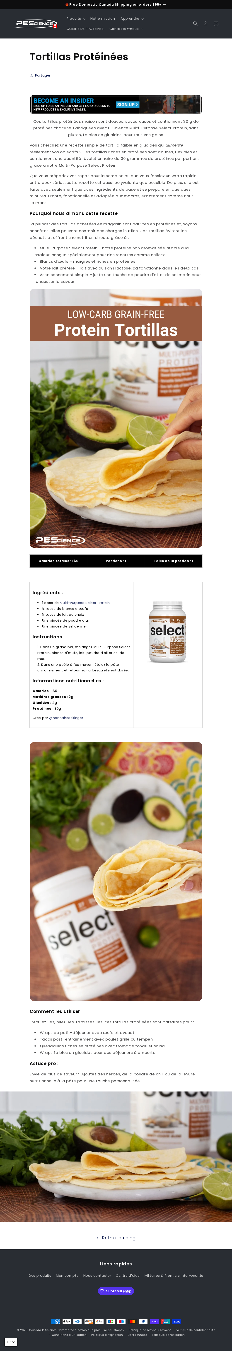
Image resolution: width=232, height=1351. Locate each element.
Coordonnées (137, 1335)
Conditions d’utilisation (69, 1335)
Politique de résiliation (168, 1335)
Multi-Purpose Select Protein (85, 603)
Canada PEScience (43, 1330)
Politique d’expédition (107, 1335)
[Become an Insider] (116, 104)
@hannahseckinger (66, 718)
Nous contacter (97, 1275)
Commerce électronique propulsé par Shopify (91, 1330)
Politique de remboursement (150, 1330)
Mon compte (67, 1275)
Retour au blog (119, 1238)
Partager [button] (43, 75)
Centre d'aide (128, 1275)
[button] (75, 19)
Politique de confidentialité (195, 1330)
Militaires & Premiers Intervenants (174, 1275)
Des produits (40, 1275)
